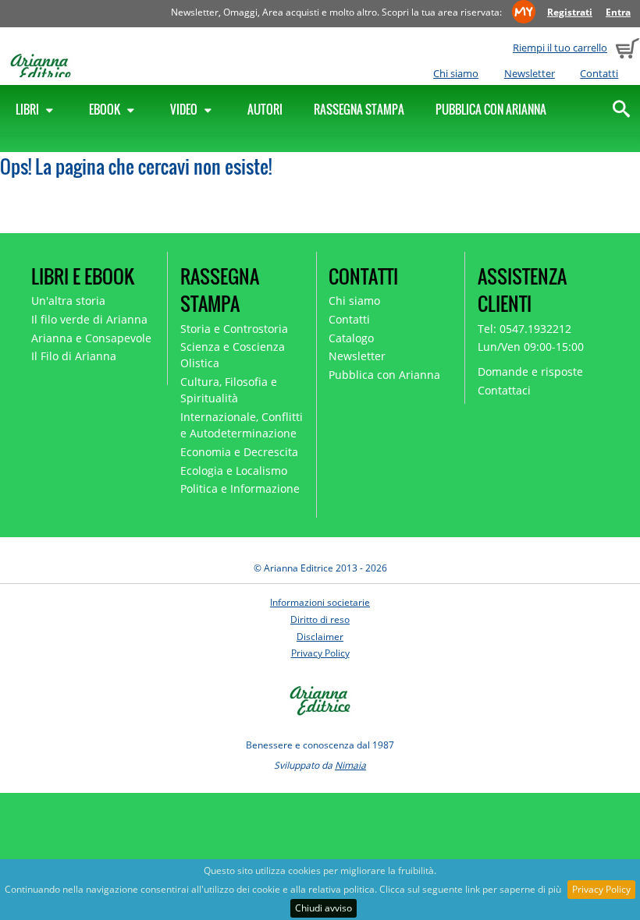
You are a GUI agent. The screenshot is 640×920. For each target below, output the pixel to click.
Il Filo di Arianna (73, 356)
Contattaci (504, 390)
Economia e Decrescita (239, 451)
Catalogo (351, 338)
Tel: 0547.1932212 (524, 328)
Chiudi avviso (323, 908)
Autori (265, 109)
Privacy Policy (601, 889)
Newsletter (529, 73)
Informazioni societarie (320, 602)
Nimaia (350, 765)
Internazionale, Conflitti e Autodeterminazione (241, 425)
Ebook (106, 109)
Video (185, 109)
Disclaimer (320, 636)
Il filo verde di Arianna (89, 319)
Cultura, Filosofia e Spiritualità (228, 389)
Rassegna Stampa (359, 109)
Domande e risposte (530, 371)
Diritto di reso (320, 619)
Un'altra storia (68, 300)
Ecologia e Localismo (233, 470)
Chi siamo (455, 73)
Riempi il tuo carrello (560, 48)
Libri (28, 109)
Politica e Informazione (240, 488)
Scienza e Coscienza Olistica (232, 354)
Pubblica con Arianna (491, 109)
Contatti (599, 73)
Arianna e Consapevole (91, 338)
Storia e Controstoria (234, 328)
